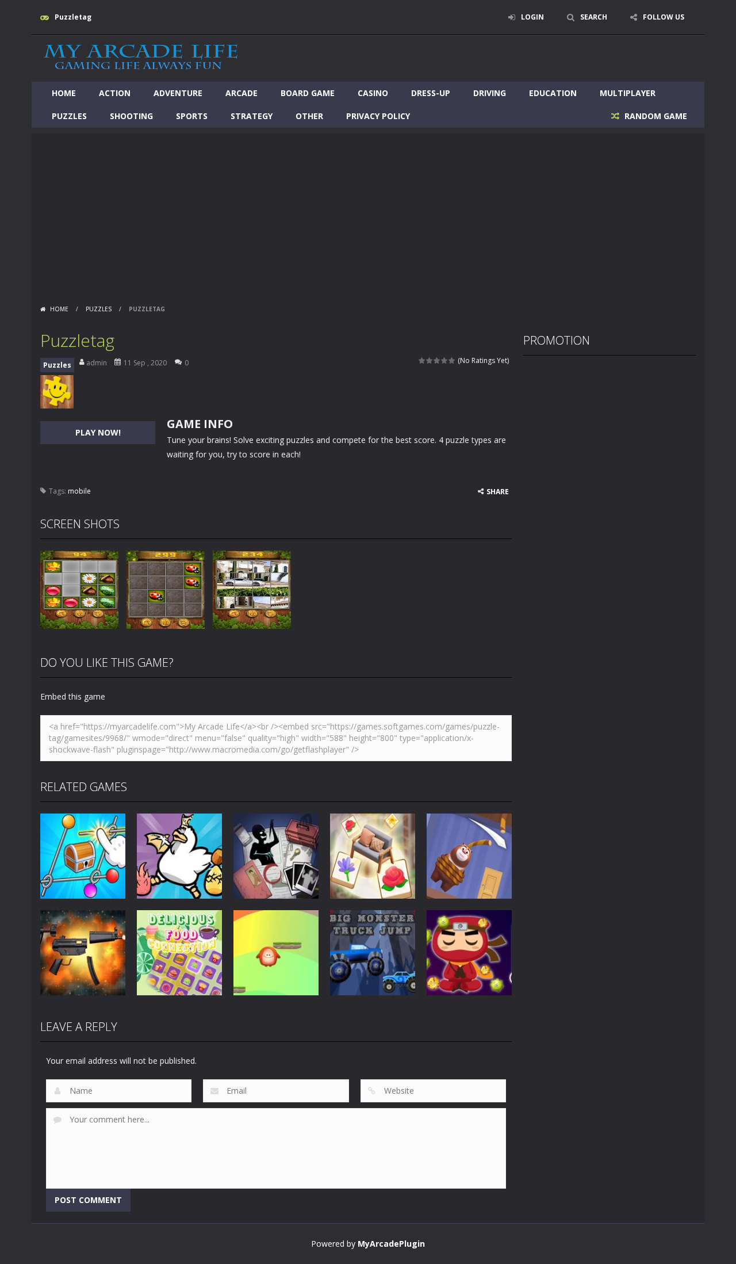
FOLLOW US (663, 17)
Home (64, 92)
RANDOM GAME (654, 115)
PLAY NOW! (98, 432)
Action (115, 92)
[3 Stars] (437, 360)
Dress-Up (430, 92)
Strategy (252, 115)
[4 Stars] (444, 360)
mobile (79, 491)
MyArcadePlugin (391, 1243)
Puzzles (69, 115)
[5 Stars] (452, 360)
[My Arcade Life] (140, 57)
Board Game (308, 92)
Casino (373, 92)
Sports (192, 115)
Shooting (131, 115)
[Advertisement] (368, 214)
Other (309, 115)
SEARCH (593, 17)
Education (553, 92)
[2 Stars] (430, 360)
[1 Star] (422, 360)
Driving (489, 92)
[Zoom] (79, 588)
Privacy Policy (378, 115)
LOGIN (532, 17)
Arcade (241, 92)
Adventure (178, 92)
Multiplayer (628, 92)
